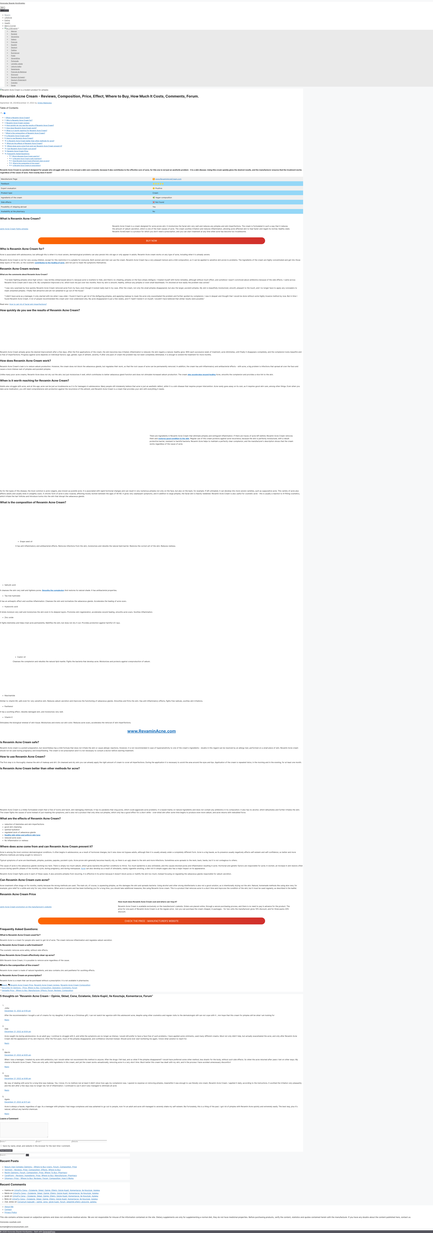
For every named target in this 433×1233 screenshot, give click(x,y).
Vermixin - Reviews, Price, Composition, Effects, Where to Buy (33, 1170)
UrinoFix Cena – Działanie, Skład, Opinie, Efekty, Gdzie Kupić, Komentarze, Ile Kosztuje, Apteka (57, 1190)
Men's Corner (10, 26)
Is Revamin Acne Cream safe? (17, 136)
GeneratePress (49, 1232)
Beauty (7, 15)
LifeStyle (8, 17)
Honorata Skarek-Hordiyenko (12, 3)
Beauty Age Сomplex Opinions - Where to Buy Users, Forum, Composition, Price (41, 1167)
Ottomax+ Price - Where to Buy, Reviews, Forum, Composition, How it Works (39, 1178)
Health (7, 23)
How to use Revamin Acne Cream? (19, 138)
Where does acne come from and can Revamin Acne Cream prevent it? (34, 146)
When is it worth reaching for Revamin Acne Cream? (26, 130)
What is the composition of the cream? (26, 163)
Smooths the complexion (53, 590)
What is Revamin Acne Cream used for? (26, 156)
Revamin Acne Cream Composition (75, 985)
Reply (7, 1020)
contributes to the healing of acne (49, 263)
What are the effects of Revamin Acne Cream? (25, 143)
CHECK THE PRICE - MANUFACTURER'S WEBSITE (151, 921)
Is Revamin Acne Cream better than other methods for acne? (30, 141)
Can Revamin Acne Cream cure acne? (21, 149)
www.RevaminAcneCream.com (168, 179)
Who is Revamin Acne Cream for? (19, 120)
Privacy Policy (11, 1212)
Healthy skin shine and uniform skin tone (22, 835)
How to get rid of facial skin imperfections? (28, 304)
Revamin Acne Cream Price (17, 151)
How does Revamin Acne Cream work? (21, 128)
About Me (9, 1207)
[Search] (27, 1155)
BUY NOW (151, 240)
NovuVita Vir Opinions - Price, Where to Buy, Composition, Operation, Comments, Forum (39, 988)
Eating (7, 20)
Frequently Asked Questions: (18, 154)
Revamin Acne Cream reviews (18, 123)
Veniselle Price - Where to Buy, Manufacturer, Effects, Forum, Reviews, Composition (37, 990)
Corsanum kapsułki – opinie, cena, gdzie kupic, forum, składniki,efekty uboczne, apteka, (57, 1202)
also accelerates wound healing (202, 374)
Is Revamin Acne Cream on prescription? (27, 165)
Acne (83, 868)
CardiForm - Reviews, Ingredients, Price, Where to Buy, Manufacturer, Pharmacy (41, 1175)
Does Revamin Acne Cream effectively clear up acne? (31, 161)
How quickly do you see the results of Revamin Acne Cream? (30, 125)
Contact (8, 1209)
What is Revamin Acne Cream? (18, 118)
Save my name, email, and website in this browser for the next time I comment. (36, 1146)
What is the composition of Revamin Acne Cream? (25, 133)
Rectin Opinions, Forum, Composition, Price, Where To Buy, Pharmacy (36, 1172)
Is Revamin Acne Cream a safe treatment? (27, 158)
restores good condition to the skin (173, 438)
